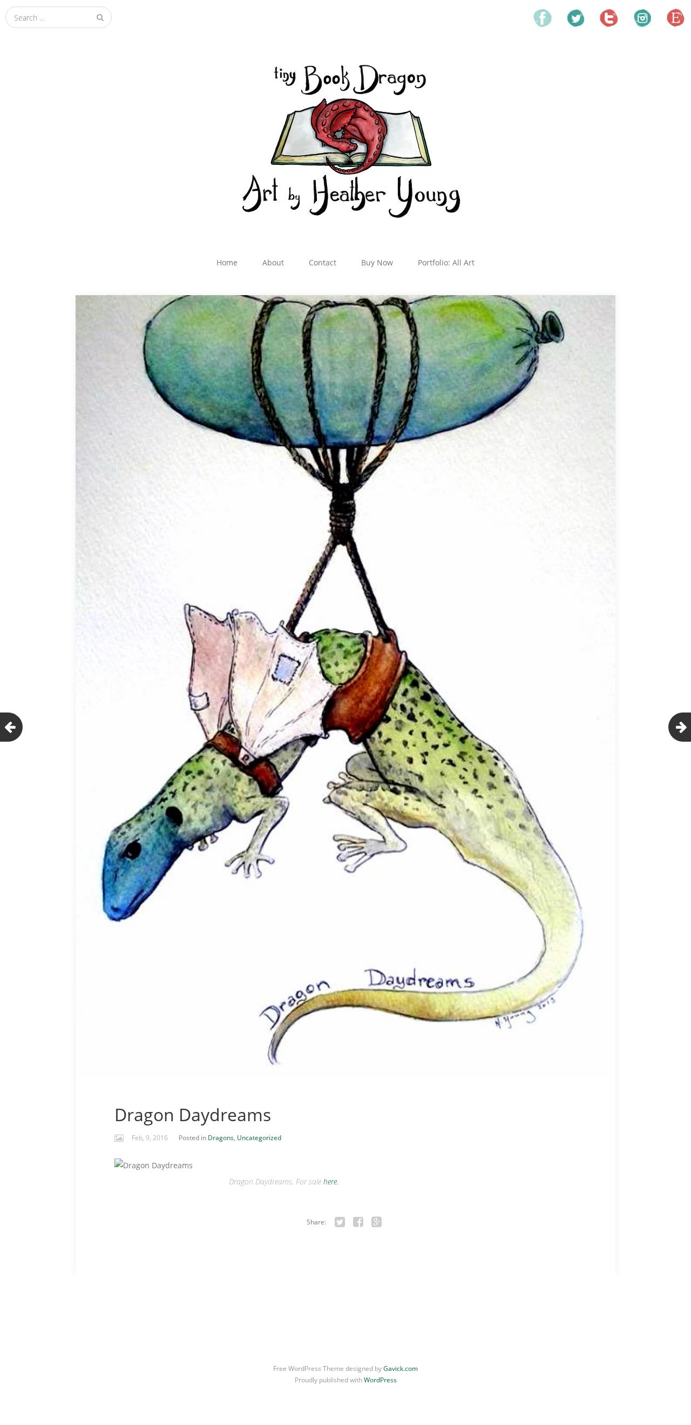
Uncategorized (259, 1137)
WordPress (380, 1379)
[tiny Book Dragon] (345, 139)
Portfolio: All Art (446, 262)
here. (330, 1181)
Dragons (221, 1137)
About (273, 262)
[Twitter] (340, 1222)
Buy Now (377, 262)
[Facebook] (358, 1222)
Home (227, 262)
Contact (322, 262)
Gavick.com (400, 1368)
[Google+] (377, 1222)
